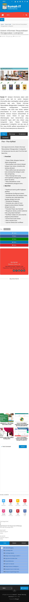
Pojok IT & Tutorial (9, 563)
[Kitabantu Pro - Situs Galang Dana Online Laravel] (7, 417)
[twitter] (27, 1)
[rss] (22, 1)
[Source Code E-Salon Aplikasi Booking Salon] (7, 432)
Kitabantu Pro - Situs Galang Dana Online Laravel (6, 424)
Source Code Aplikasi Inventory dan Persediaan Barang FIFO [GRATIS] (22, 439)
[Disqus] (14, 470)
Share (14, 236)
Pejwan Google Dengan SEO (12, 571)
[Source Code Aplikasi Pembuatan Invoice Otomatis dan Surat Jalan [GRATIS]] (21, 417)
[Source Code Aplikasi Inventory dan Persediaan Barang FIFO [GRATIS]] (21, 432)
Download (5, 137)
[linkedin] (18, 1)
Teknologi (12, 134)
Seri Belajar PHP (9, 550)
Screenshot (22, 134)
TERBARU (14, 543)
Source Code (8, 24)
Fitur (3, 134)
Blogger (17, 599)
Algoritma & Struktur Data (11, 558)
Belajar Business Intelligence (11, 566)
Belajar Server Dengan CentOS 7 (12, 555)
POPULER (24, 543)
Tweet (14, 233)
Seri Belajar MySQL (9, 553)
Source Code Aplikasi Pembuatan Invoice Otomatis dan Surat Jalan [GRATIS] (21, 424)
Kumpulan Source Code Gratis (12, 569)
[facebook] (25, 1)
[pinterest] (20, 1)
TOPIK (4, 543)
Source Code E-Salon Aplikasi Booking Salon (7, 438)
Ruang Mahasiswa (9, 561)
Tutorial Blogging (9, 547)
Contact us (25, 588)
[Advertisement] (14, 53)
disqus (23, 446)
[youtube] (15, 1)
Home (2, 24)
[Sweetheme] (14, 271)
